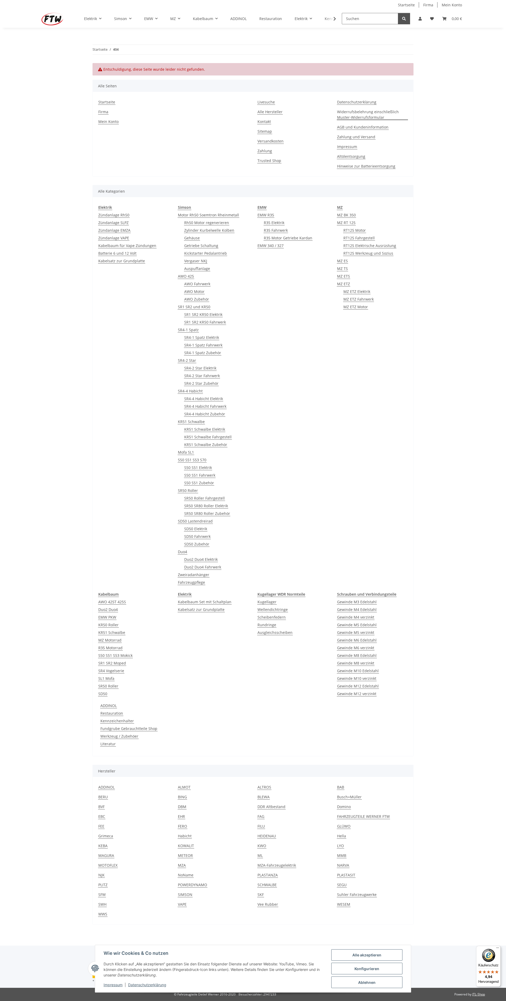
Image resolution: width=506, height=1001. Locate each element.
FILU (261, 826)
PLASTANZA (267, 874)
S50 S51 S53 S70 (192, 459)
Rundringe (266, 624)
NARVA (343, 865)
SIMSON (185, 894)
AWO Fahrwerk (197, 283)
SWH (102, 904)
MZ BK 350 (346, 214)
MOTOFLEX (108, 865)
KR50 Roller (108, 624)
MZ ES (342, 260)
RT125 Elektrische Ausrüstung (369, 245)
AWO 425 (186, 276)
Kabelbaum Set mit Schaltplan (204, 601)
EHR (181, 816)
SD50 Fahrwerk (197, 536)
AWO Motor (194, 291)
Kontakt (264, 121)
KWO (261, 845)
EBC (101, 816)
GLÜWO (344, 826)
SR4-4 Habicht (190, 390)
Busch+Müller (349, 796)
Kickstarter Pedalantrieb (205, 253)
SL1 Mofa (106, 678)
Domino (344, 806)
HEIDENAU (266, 835)
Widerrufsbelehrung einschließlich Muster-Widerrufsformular (368, 114)
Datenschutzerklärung (147, 985)
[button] (420, 19)
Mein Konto (452, 4)
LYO (340, 845)
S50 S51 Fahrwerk (199, 475)
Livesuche (266, 102)
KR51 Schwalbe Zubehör (205, 444)
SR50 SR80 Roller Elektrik (206, 505)
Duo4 (182, 551)
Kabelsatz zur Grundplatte (121, 260)
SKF (260, 894)
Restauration (111, 713)
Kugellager (266, 601)
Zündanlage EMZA (114, 230)
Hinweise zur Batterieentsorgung (366, 166)
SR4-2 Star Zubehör (201, 383)
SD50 (102, 693)
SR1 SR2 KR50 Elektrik (203, 314)
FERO (182, 826)
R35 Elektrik (274, 222)
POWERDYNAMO (192, 884)
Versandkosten (270, 141)
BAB (340, 787)
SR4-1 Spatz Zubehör (202, 352)
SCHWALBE (267, 884)
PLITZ (103, 884)
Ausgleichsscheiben (275, 632)
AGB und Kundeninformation (362, 127)
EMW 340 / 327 (270, 245)
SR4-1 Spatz (188, 329)
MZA (182, 865)
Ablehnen (367, 982)
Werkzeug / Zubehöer (119, 736)
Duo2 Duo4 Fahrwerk (202, 567)
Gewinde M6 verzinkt (355, 647)
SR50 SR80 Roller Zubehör (207, 513)
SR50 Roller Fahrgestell (204, 498)
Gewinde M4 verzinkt (355, 617)
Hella (341, 835)
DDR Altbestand (271, 806)
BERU (103, 796)
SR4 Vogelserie (111, 670)
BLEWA (263, 796)
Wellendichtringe (272, 609)
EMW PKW (107, 617)
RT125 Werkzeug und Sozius (368, 253)
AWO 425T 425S (112, 601)
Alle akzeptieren (366, 955)
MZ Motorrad (109, 640)
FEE (101, 826)
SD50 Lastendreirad (195, 521)
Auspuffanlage (197, 268)
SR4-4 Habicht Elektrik (203, 398)
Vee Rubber (267, 904)
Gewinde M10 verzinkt (356, 678)
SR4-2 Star (187, 360)
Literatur (108, 743)
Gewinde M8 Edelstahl (357, 655)
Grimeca (105, 835)
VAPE (182, 904)
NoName (185, 874)
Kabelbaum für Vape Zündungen (127, 245)
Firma (428, 4)
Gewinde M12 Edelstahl (358, 686)
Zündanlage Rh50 (113, 214)
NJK (101, 874)
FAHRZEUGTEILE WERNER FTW (363, 816)
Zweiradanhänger (193, 574)
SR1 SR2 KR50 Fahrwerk (205, 322)
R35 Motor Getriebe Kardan (288, 237)
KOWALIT (186, 845)
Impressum (113, 985)
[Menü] (497, 949)
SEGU (342, 884)
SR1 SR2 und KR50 (194, 306)
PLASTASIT (346, 874)
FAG (260, 816)
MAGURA (106, 855)
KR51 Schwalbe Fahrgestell (208, 436)
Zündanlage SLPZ (113, 222)
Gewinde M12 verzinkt (356, 693)
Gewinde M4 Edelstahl (357, 609)
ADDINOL (108, 705)
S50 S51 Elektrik (198, 467)
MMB (341, 855)
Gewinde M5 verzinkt (355, 632)
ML (260, 855)
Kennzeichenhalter (117, 720)
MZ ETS (343, 276)
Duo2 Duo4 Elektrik (201, 559)
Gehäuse (192, 237)
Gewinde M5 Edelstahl (357, 624)
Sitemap (264, 131)
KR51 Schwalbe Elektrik (204, 429)
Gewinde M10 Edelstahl (358, 670)
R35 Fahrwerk (276, 230)
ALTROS (264, 787)
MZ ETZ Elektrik (356, 291)
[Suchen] (404, 18)
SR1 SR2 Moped (112, 663)
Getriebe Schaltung (201, 245)
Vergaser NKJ (195, 260)
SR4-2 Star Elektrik (200, 368)
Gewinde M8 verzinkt (355, 663)
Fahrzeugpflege (191, 582)
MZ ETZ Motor (355, 306)
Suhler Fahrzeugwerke (357, 894)
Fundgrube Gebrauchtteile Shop (128, 728)
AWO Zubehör (196, 299)
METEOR (185, 855)
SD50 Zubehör (196, 544)
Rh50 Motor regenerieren (206, 222)
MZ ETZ (343, 283)
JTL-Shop (478, 994)
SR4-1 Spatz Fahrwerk (203, 345)
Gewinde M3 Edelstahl (357, 601)
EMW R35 (265, 214)
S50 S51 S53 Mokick (115, 655)
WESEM (343, 904)
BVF (101, 806)
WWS (102, 914)
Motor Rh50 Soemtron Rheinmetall (208, 214)
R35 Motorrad (110, 647)
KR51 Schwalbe (191, 421)
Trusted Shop (269, 160)
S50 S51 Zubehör (199, 482)
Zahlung (264, 150)
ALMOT (184, 787)
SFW (102, 894)
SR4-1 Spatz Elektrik (201, 337)
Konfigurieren (366, 968)
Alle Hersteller (270, 111)
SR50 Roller (188, 490)
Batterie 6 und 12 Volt (117, 253)
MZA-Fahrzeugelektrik (276, 865)
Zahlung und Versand (356, 136)
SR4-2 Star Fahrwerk (202, 375)
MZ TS (342, 268)
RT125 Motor (354, 230)
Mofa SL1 (186, 452)
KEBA (103, 845)
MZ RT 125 (346, 222)
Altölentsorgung (351, 156)
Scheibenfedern (271, 617)
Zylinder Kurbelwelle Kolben (209, 230)
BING (182, 796)
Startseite (406, 4)
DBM (182, 806)
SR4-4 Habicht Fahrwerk (205, 406)
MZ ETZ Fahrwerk (358, 299)
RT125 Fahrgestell (359, 237)
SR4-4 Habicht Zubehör (204, 413)
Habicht (185, 835)
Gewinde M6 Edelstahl (357, 640)
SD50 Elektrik (195, 528)
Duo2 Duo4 (108, 609)
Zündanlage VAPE (113, 237)
